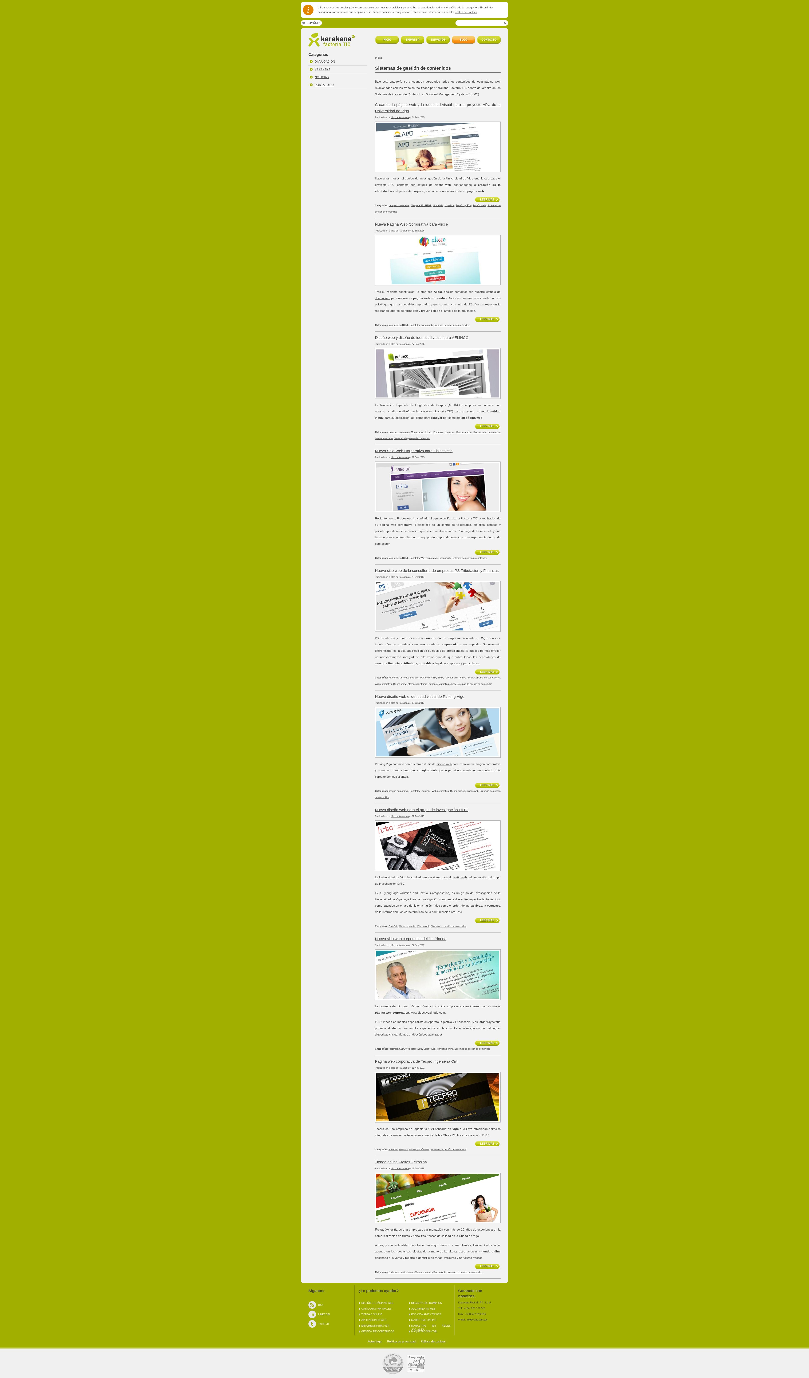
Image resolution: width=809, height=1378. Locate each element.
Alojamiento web (423, 1308)
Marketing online (447, 684)
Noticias (322, 77)
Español (313, 22)
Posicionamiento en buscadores (483, 677)
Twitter (323, 1323)
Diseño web (479, 205)
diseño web (444, 764)
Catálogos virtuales (376, 1308)
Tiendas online (406, 1272)
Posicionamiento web (426, 1314)
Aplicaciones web (373, 1320)
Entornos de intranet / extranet (421, 684)
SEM (433, 677)
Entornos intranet (375, 1325)
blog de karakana (400, 117)
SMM (440, 677)
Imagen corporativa (399, 205)
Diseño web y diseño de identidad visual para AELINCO (422, 338)
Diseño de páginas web (377, 1303)
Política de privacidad (401, 1341)
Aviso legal (375, 1341)
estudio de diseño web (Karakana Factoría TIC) (420, 411)
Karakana (322, 69)
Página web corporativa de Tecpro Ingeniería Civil (416, 1061)
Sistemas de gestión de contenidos (451, 325)
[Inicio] (332, 46)
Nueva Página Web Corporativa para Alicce (411, 224)
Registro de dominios (426, 1303)
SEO (462, 677)
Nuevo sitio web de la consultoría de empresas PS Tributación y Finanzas (437, 571)
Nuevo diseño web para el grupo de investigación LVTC (421, 810)
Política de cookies (433, 1341)
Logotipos (449, 205)
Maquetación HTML (421, 205)
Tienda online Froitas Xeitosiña (401, 1162)
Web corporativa (429, 558)
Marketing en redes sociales (404, 677)
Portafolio (324, 85)
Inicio (378, 57)
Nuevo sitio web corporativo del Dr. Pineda (410, 939)
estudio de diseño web (434, 184)
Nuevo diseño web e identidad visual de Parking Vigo (419, 696)
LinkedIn (324, 1314)
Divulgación (325, 61)
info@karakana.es (477, 1319)
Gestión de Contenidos (377, 1331)
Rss (320, 1304)
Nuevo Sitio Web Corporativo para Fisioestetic (414, 451)
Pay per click (452, 677)
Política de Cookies (466, 12)
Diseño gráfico (463, 205)
